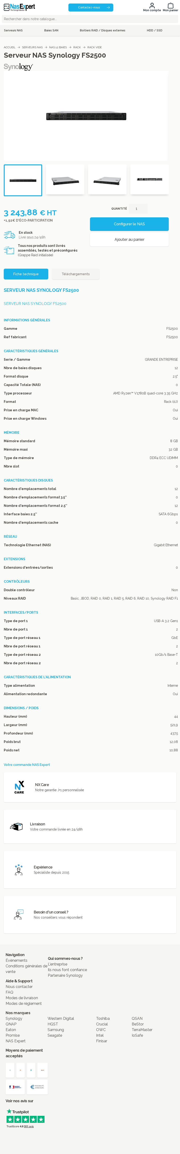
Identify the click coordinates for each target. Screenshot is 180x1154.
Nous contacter (19, 986)
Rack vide (94, 47)
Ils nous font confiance (67, 970)
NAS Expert (16, 1041)
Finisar (101, 1041)
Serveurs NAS (32, 47)
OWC (101, 1030)
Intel (100, 1035)
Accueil (9, 47)
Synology (14, 1018)
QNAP (11, 1024)
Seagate (55, 1035)
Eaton (11, 1030)
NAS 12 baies (58, 47)
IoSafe (137, 1035)
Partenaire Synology (65, 975)
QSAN (137, 1018)
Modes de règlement (24, 1003)
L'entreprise (57, 964)
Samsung (56, 1030)
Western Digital (61, 1018)
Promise (13, 1035)
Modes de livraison (22, 998)
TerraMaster (142, 1030)
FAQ (9, 992)
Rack (77, 47)
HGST (53, 1024)
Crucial (102, 1024)
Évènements (16, 960)
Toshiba (103, 1018)
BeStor (138, 1024)
